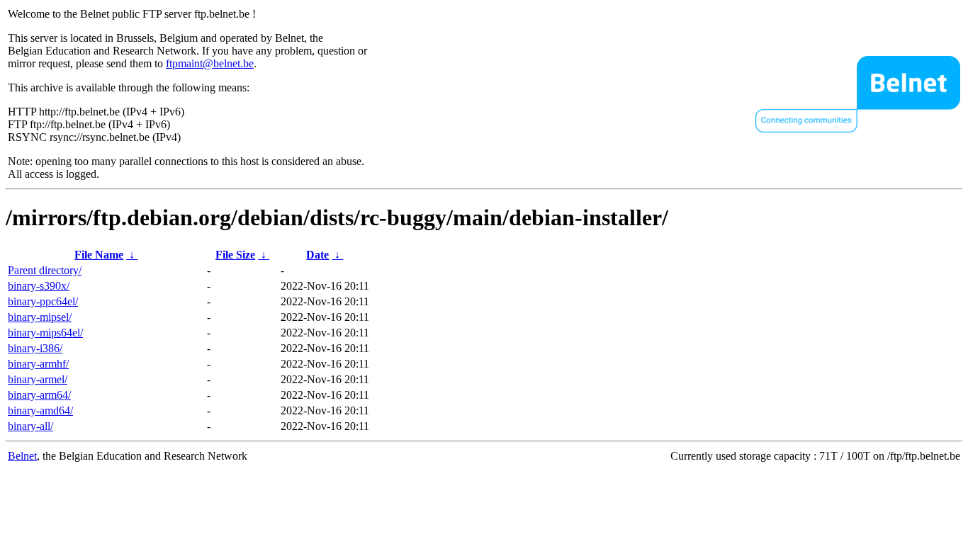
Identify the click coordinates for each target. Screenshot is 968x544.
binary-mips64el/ (45, 333)
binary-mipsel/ (40, 317)
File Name (98, 255)
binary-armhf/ (38, 364)
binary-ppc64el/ (43, 301)
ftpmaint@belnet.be (210, 63)
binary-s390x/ (38, 286)
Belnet (22, 456)
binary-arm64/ (39, 395)
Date (317, 255)
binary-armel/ (37, 379)
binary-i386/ (35, 348)
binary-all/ (30, 426)
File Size (235, 255)
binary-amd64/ (40, 410)
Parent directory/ (44, 270)
